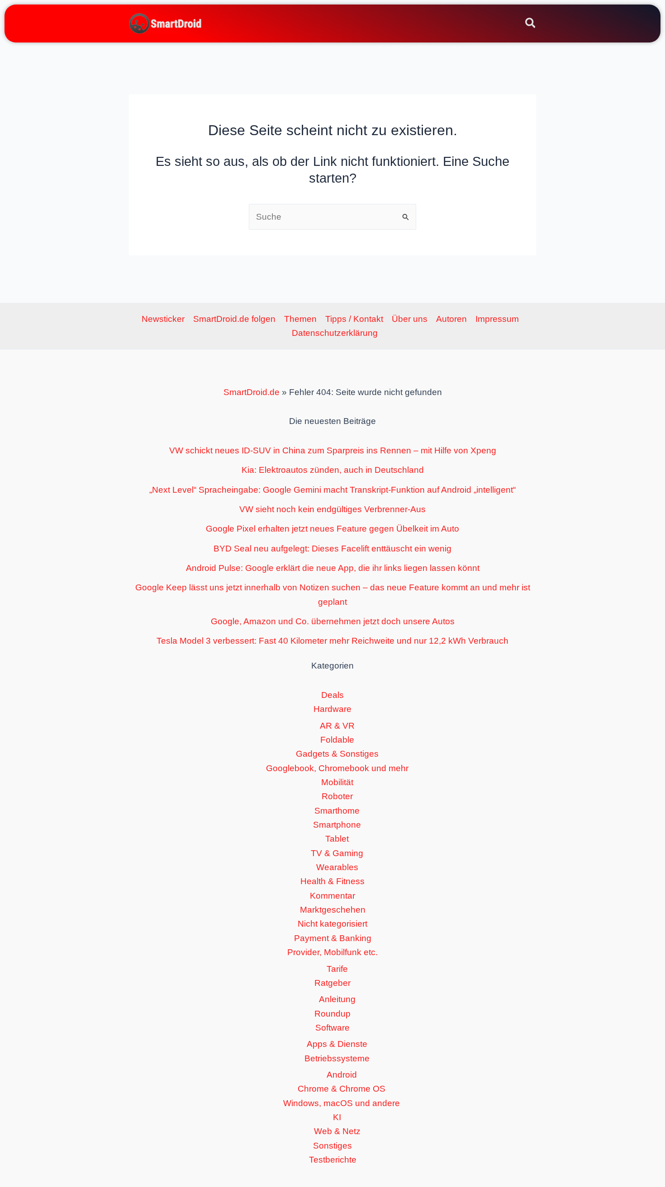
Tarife (337, 969)
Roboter (337, 796)
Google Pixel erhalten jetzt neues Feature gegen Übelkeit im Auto (332, 528)
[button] (531, 24)
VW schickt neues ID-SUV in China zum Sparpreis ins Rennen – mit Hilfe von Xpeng (332, 450)
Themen (300, 319)
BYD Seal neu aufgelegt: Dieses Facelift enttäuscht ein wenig (332, 548)
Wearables (337, 867)
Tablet (337, 838)
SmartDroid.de (251, 392)
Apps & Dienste (337, 1044)
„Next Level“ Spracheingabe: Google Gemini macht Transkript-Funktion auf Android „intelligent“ (332, 490)
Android (342, 1074)
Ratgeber (332, 983)
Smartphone (337, 824)
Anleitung (337, 999)
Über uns (410, 319)
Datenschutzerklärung (335, 333)
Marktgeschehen (333, 909)
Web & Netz (337, 1131)
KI (337, 1117)
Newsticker (163, 319)
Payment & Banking (332, 938)
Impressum (497, 319)
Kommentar (332, 895)
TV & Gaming (337, 853)
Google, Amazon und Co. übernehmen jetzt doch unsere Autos (333, 621)
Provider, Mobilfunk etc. (332, 952)
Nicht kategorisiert (332, 923)
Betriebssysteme (337, 1058)
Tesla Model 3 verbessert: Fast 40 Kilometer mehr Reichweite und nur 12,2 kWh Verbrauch (332, 640)
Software (332, 1027)
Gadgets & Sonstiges (337, 753)
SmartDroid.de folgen (234, 319)
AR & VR (337, 725)
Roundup (332, 1013)
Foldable (337, 739)
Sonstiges (332, 1145)
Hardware (333, 709)
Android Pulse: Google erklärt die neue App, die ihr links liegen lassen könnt (333, 568)
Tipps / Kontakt (354, 319)
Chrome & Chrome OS (341, 1088)
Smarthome (337, 810)
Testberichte (332, 1159)
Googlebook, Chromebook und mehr (337, 768)
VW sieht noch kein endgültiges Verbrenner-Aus (332, 509)
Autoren (451, 319)
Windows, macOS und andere (341, 1103)
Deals (332, 695)
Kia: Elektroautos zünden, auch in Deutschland (333, 470)
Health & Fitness (332, 881)
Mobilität (337, 782)
